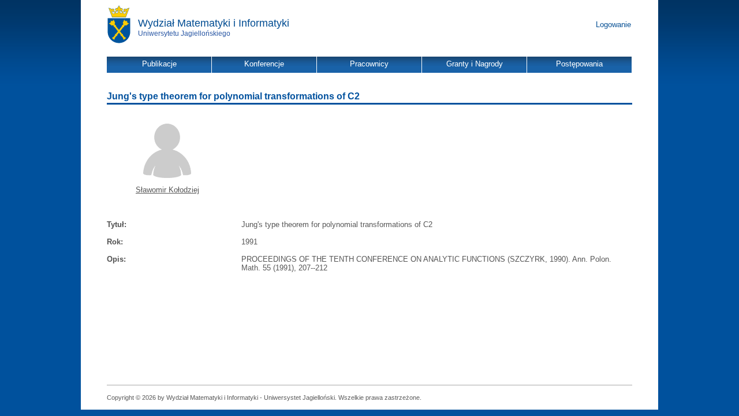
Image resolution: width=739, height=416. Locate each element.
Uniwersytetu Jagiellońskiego (184, 33)
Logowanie (613, 24)
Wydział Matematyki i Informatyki (213, 23)
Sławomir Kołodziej (167, 189)
